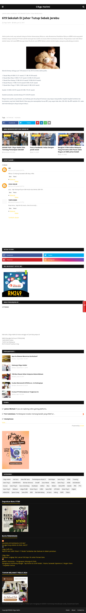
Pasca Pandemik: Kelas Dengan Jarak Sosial (42, 148)
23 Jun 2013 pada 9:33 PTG (17, 186)
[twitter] (64, 255)
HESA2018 (6, 492)
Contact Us (80, 610)
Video (53, 483)
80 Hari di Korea (28, 483)
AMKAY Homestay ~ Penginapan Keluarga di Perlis (19, 561)
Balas (10, 176)
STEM (68, 479)
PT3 (80, 486)
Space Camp (15, 492)
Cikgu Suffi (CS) (7, 549)
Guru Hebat (45, 483)
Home (68, 610)
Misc (48, 486)
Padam (14, 176)
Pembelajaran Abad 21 (39, 479)
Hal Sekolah (10, 117)
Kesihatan (14, 13)
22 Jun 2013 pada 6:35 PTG (17, 170)
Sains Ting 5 (6, 489)
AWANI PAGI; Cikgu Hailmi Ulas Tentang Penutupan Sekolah (13, 148)
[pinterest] (22, 260)
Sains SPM (25, 492)
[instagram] (64, 260)
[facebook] (22, 255)
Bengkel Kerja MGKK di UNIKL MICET (15, 545)
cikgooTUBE (23, 489)
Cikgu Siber (6, 555)
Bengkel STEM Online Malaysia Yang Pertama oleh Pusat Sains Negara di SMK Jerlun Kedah (70, 149)
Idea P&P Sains (25, 479)
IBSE (31, 492)
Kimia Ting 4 (33, 489)
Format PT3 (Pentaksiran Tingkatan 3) (25, 392)
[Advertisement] (43, 40)
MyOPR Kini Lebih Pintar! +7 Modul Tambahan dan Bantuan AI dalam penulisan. (29, 551)
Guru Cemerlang (24, 486)
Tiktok (68, 492)
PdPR (61, 492)
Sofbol (42, 486)
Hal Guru (15, 479)
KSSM (68, 483)
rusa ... (4, 422)
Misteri (54, 486)
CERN (41, 489)
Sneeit (82, 426)
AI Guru (49, 492)
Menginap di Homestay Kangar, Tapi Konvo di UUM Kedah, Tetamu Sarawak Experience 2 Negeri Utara (37, 563)
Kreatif (37, 483)
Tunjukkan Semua (9, 565)
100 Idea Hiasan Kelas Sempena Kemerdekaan (27, 374)
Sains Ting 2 (6, 483)
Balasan (12, 179)
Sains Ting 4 (13, 486)
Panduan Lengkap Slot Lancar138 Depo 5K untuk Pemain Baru (23, 557)
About (73, 610)
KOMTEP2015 (17, 483)
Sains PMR (48, 489)
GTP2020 (56, 489)
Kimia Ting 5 (65, 489)
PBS (75, 486)
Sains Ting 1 (61, 483)
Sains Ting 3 (61, 479)
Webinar (15, 489)
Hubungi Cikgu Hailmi (19, 365)
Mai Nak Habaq (39, 492)
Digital (74, 489)
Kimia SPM (62, 486)
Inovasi (5, 486)
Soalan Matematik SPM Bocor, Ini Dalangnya (27, 383)
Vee (9, 168)
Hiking (56, 492)
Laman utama (6, 13)
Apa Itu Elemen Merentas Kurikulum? (25, 356)
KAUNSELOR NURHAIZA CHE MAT (14, 543)
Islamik (69, 486)
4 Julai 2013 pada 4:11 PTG (17, 202)
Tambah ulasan (13, 218)
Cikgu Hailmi (43, 6)
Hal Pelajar (52, 479)
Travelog (75, 479)
